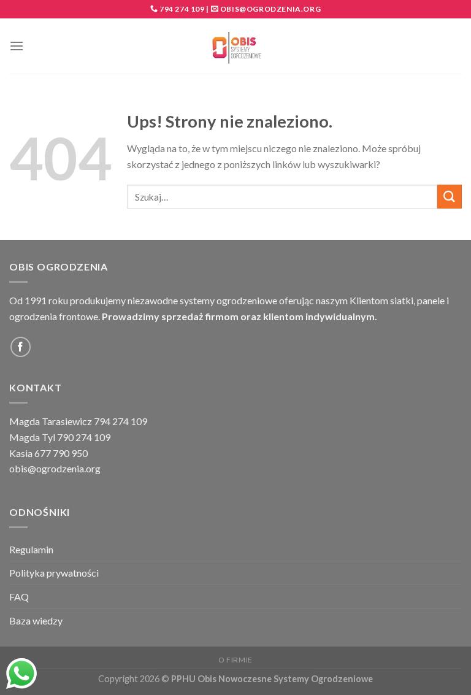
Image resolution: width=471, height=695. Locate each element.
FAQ (19, 596)
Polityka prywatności (54, 572)
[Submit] (449, 197)
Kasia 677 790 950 (48, 453)
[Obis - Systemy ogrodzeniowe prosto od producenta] (235, 46)
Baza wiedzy (36, 620)
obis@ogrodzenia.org (270, 8)
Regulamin (31, 549)
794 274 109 (181, 8)
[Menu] (16, 46)
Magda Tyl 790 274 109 (59, 437)
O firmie (235, 659)
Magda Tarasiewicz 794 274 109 (78, 421)
